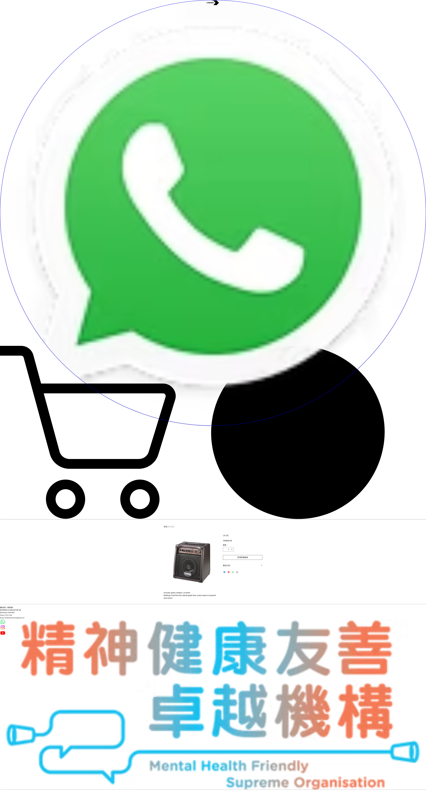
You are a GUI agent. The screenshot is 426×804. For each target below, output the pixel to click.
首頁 (165, 527)
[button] (213, 432)
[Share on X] (237, 572)
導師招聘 (10, 607)
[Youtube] (213, 633)
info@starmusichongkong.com (14, 618)
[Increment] (232, 549)
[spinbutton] (228, 549)
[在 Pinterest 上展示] (228, 572)
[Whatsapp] (213, 622)
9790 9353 (11, 612)
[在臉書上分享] (224, 572)
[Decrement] (224, 549)
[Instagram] (213, 627)
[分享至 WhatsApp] (233, 572)
